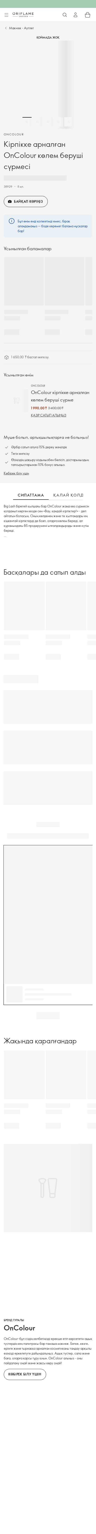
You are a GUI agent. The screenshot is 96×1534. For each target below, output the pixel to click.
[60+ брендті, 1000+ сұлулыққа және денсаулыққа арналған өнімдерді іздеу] (64, 14)
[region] (48, 85)
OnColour (14, 134)
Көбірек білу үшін (16, 473)
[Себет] (88, 15)
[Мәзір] (6, 15)
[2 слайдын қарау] (37, 121)
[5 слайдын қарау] (69, 121)
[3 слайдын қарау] (48, 121)
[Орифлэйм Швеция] (23, 14)
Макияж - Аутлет (21, 28)
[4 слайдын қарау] (58, 121)
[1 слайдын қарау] (27, 121)
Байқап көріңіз (28, 201)
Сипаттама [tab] (31, 495)
